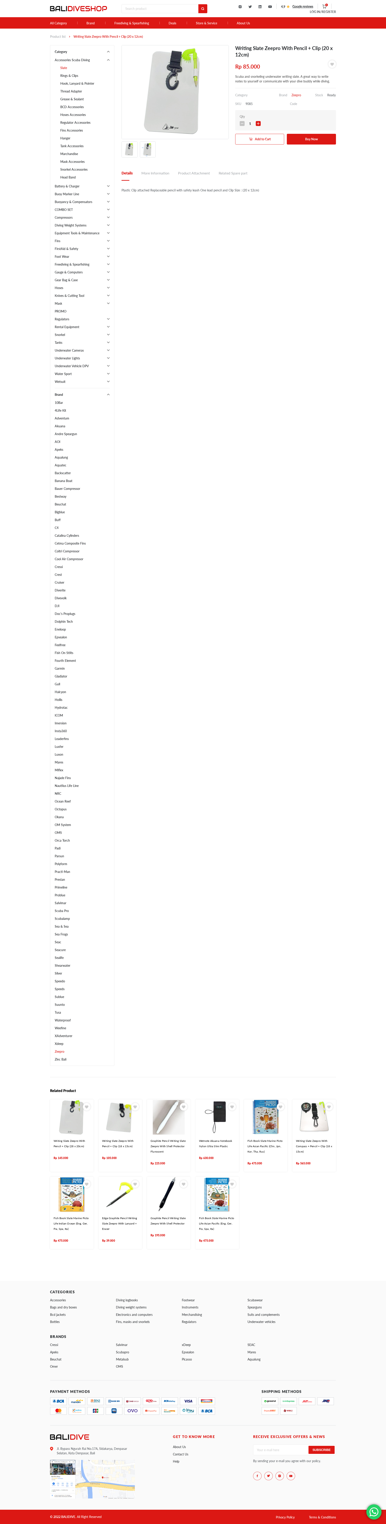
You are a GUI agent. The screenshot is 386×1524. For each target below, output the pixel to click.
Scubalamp (62, 918)
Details (127, 173)
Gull (57, 684)
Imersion (61, 723)
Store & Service (206, 23)
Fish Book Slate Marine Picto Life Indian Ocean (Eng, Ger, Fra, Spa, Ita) (71, 1223)
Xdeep (59, 1044)
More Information (155, 173)
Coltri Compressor (67, 551)
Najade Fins (63, 778)
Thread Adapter (71, 91)
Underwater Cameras (69, 350)
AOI (57, 442)
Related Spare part (233, 173)
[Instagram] (240, 6)
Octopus (61, 809)
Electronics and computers (134, 1314)
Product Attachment (194, 173)
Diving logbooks (127, 1300)
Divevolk (61, 598)
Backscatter (63, 473)
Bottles (55, 1322)
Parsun (59, 856)
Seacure (60, 950)
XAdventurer (63, 1036)
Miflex (59, 770)
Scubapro (122, 1352)
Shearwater (62, 965)
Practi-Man (62, 872)
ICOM (59, 715)
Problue (60, 895)
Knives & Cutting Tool (69, 296)
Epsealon (61, 637)
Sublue (59, 997)
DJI (57, 606)
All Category (58, 23)
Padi (58, 848)
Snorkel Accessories (74, 169)
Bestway (60, 496)
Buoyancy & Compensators (73, 202)
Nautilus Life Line (67, 786)
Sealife (59, 958)
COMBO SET (64, 210)
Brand (90, 23)
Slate (63, 68)
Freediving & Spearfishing (131, 23)
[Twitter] (250, 6)
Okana (59, 817)
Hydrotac (61, 707)
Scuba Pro (62, 911)
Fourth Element (65, 660)
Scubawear (255, 1300)
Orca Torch (62, 840)
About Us (243, 23)
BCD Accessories (72, 107)
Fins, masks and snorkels (133, 1322)
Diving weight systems (131, 1307)
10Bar (59, 403)
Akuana (60, 426)
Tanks (58, 342)
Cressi (59, 567)
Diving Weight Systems (70, 225)
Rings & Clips (69, 76)
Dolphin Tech (64, 621)
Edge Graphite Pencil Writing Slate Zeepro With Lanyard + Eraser (119, 1223)
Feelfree (60, 645)
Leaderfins (62, 739)
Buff (58, 520)
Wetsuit (60, 382)
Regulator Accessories (75, 122)
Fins (57, 241)
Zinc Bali (60, 1059)
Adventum (62, 418)
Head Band (68, 177)
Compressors (64, 217)
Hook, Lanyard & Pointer (77, 83)
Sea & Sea (62, 926)
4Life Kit (60, 410)
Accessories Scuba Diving (72, 60)
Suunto (60, 1004)
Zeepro (59, 1051)
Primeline (61, 887)
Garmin (60, 668)
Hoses (59, 288)
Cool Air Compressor (69, 559)
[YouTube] (270, 6)
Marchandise (69, 154)
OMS (58, 832)
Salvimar (60, 903)
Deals (172, 23)
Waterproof (63, 1020)
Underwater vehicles (261, 1322)
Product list (58, 36)
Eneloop (60, 629)
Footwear (188, 1300)
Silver (58, 973)
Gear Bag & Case (66, 280)
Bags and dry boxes (63, 1307)
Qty (242, 116)
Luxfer (59, 746)
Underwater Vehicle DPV (72, 366)
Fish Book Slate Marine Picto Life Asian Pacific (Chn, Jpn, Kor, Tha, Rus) (265, 1146)
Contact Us (180, 1454)
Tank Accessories (72, 146)
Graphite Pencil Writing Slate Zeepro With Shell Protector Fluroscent (168, 1146)
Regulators (62, 319)
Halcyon (60, 692)
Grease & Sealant (72, 99)
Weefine (60, 1028)
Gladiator (61, 676)
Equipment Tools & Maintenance (77, 233)
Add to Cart (263, 139)
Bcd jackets (58, 1314)
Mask (58, 303)
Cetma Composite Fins (70, 543)
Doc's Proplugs (65, 614)
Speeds (60, 989)
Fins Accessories (71, 130)
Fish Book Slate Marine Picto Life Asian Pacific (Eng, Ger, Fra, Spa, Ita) (216, 1223)
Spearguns (255, 1307)
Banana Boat (63, 481)
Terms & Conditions (322, 1517)
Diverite (60, 590)
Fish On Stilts (64, 653)
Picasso (187, 1359)
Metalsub (122, 1359)
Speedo (60, 981)
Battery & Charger (67, 186)
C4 (57, 528)
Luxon (59, 754)
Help (176, 1461)
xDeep (186, 1345)
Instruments (190, 1307)
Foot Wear (62, 256)
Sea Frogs (61, 934)
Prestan (60, 879)
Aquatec (60, 465)
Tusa (58, 1012)
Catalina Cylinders (67, 535)
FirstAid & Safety (66, 249)
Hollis (58, 700)
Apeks (59, 449)
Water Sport (63, 374)
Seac (58, 942)
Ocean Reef (63, 801)
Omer (54, 1366)
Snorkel (60, 335)
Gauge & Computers (69, 272)
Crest (58, 574)
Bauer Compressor (67, 489)
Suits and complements (264, 1314)
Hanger (65, 138)
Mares (59, 762)
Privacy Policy (285, 1517)
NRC (58, 793)
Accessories (58, 1300)
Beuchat (60, 504)
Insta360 (61, 731)
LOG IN (323, 12)
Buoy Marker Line (67, 194)
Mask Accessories (72, 162)
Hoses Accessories (73, 115)
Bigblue (60, 512)
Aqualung (61, 457)
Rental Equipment (67, 327)
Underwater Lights (67, 358)
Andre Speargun (66, 434)
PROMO (60, 311)
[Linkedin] (260, 6)
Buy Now (311, 139)
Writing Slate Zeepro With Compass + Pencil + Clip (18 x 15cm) (314, 1146)
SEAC (251, 1345)
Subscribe (322, 1450)
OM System (63, 825)
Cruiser (59, 582)
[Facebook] (257, 1476)
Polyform (61, 864)
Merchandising (192, 1314)
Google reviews (302, 6)
